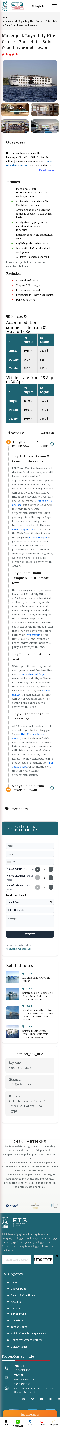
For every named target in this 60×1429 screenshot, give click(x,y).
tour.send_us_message (19, 948)
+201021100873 (22, 1370)
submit (30, 934)
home (5, 17)
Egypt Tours (18, 1313)
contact (15, 1308)
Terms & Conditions (23, 1295)
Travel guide (18, 1288)
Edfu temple (33, 634)
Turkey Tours (19, 1346)
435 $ (29, 988)
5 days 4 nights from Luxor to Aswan (28, 788)
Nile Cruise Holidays (31, 674)
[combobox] (10, 862)
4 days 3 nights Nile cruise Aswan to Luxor (30, 444)
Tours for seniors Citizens (26, 1340)
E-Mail (42, 1424)
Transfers (17, 1320)
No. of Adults (21, 868)
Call (30, 1424)
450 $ (29, 973)
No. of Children (20, 877)
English (39, 6)
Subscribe (43, 1259)
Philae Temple (38, 537)
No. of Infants (18, 887)
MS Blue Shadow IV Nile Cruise (36, 979)
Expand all (47, 432)
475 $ (29, 1026)
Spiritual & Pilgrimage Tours (28, 1333)
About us (16, 1302)
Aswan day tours (22, 529)
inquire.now (30, 1414)
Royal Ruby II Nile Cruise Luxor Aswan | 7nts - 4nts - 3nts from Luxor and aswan (37, 1015)
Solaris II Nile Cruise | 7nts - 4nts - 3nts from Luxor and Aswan (35, 1034)
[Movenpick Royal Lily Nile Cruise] (13, 80)
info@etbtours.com (24, 1379)
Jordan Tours (19, 1327)
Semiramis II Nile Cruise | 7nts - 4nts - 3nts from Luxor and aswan (37, 996)
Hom (6, 1424)
